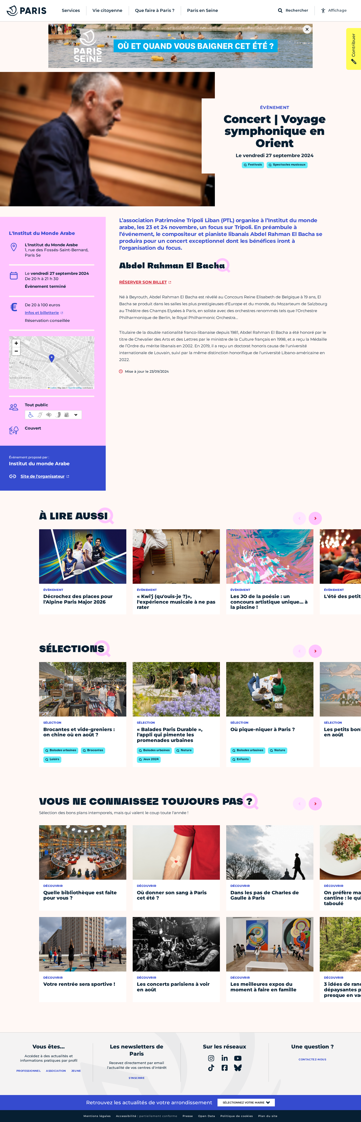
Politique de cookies (236, 1116)
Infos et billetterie (42, 312)
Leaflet (53, 387)
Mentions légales (97, 1116)
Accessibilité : (146, 1116)
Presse (188, 1116)
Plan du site (267, 1116)
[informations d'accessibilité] (53, 414)
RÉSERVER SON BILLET (143, 282)
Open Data (206, 1116)
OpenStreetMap (75, 387)
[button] (51, 358)
